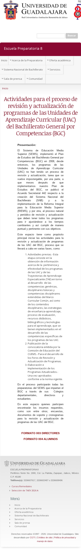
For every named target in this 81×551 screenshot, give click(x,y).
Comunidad (35, 78)
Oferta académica (60, 60)
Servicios (55, 69)
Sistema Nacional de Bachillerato (23, 69)
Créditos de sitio (44, 537)
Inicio (4, 60)
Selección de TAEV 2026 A (25, 490)
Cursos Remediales (22, 486)
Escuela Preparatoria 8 (23, 48)
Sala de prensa (13, 78)
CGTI (32, 537)
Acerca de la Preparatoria (27, 60)
